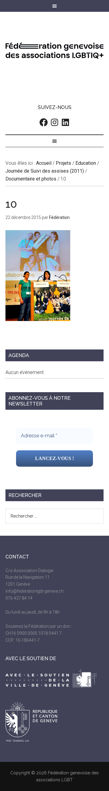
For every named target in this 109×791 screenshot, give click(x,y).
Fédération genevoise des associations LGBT (54, 50)
